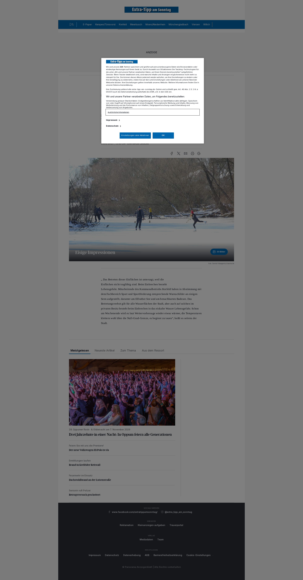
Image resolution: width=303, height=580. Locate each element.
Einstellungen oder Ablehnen (135, 135)
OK (163, 135)
